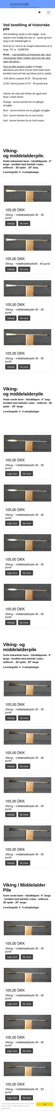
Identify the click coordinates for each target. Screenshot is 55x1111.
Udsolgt (11, 223)
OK (45, 1104)
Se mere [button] (24, 223)
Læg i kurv (12, 473)
